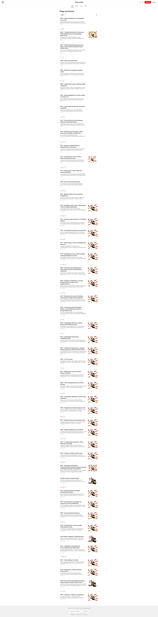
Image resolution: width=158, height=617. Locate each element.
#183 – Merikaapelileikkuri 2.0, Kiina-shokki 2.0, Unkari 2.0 (72, 96)
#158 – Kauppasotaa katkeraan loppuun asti (72, 408)
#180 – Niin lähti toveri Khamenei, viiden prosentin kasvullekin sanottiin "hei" (71, 132)
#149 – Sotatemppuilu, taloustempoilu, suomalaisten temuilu (71, 526)
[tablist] (63, 15)
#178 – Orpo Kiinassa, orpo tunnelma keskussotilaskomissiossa (70, 157)
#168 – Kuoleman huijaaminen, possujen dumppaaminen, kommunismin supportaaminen (71, 282)
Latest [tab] (62, 14)
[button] (72, 6)
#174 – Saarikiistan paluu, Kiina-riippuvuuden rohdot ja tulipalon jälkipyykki (73, 206)
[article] (79, 22)
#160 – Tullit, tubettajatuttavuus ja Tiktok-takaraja (72, 383)
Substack (73, 614)
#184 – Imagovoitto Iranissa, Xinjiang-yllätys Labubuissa (72, 84)
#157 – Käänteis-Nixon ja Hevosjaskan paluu (72, 420)
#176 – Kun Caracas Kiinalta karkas (70, 182)
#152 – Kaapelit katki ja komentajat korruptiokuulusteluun (70, 491)
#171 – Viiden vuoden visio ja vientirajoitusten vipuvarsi (73, 243)
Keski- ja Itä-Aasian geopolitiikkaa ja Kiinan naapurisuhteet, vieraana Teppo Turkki (72, 581)
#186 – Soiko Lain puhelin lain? (69, 60)
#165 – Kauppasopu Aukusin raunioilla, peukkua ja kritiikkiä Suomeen (71, 323)
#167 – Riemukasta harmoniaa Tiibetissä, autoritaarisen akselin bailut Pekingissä (71, 297)
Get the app (85, 611)
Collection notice (86, 608)
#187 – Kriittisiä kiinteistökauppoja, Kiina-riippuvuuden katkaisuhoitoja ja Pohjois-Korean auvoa (72, 46)
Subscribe (148, 2)
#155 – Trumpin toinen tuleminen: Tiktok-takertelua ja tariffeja (72, 442)
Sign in (154, 2)
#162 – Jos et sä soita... (66, 359)
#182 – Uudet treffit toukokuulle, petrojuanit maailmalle (72, 107)
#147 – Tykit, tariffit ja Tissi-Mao (69, 560)
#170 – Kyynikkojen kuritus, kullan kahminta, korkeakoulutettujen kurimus (72, 254)
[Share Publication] (143, 2)
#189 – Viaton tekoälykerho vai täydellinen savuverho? (72, 19)
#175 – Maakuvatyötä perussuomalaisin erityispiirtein (71, 194)
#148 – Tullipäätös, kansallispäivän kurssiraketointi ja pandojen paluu (70, 546)
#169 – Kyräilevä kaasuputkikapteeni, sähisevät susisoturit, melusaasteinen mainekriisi (71, 269)
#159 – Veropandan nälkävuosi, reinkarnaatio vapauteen (73, 397)
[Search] (140, 2)
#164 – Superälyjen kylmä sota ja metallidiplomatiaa (69, 337)
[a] (93, 481)
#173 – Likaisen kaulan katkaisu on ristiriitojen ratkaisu (73, 220)
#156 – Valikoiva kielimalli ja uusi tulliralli (71, 429)
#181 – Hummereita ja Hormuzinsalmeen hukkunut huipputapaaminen (71, 121)
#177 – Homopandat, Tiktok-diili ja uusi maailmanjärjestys (71, 171)
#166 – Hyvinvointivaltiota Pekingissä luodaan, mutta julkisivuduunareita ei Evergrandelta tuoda (70, 309)
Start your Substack (76, 611)
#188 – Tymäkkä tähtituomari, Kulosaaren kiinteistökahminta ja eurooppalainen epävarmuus (72, 34)
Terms (81, 608)
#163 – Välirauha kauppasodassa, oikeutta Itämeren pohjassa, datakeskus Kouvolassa (72, 348)
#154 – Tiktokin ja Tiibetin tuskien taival (71, 453)
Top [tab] (65, 14)
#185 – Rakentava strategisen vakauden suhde (71, 70)
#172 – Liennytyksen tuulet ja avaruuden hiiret (73, 230)
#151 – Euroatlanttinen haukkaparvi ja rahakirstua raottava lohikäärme (70, 502)
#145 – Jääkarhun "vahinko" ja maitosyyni (72, 594)
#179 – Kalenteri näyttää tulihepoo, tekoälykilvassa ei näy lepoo (70, 146)
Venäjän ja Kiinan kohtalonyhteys (69, 478)
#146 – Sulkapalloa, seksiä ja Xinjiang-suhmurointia (71, 570)
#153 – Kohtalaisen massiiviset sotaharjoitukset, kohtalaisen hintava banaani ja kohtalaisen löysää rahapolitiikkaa (73, 467)
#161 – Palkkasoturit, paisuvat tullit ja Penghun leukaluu (70, 372)
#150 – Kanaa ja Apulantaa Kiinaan (70, 513)
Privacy (77, 608)
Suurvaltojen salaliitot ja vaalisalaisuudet (71, 536)
